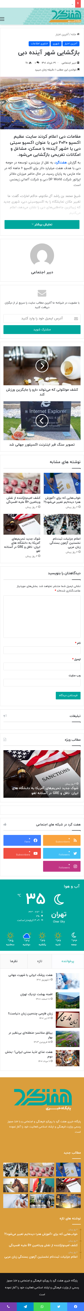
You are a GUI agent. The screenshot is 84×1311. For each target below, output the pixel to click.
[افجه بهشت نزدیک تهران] (67, 1000)
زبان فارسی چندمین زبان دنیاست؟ (30, 1014)
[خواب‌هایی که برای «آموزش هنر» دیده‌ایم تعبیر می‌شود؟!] (62, 483)
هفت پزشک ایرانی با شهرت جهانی (30, 975)
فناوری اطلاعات (39, 43)
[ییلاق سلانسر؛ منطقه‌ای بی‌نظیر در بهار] (67, 1039)
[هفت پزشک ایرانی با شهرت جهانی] (67, 981)
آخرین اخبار (62, 35)
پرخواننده (68, 961)
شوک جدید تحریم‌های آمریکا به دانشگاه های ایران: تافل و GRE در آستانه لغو (22, 545)
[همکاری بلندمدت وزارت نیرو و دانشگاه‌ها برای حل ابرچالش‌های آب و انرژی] (68, 1201)
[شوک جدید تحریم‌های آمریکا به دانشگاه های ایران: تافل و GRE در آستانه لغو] (21, 524)
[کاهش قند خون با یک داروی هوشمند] (15, 1201)
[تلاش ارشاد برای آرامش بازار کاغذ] (42, 1185)
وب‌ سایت (75, 676)
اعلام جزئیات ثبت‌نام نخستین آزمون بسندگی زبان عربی (65, 543)
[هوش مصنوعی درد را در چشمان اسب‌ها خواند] (15, 1185)
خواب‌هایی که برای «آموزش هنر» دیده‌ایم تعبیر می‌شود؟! (62, 500)
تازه (39, 961)
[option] (42, 774)
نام (78, 643)
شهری (56, 43)
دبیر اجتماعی (69, 63)
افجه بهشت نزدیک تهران (36, 994)
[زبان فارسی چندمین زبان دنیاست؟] (67, 1020)
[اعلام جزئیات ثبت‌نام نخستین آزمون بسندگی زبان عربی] (62, 524)
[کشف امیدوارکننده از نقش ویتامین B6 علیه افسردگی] (21, 483)
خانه (74, 35)
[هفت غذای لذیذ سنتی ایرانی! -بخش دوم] (67, 1058)
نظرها (14, 961)
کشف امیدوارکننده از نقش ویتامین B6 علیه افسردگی (23, 500)
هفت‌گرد (61, 162)
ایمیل (76, 659)
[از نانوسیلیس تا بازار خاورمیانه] (42, 1201)
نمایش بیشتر (43, 224)
